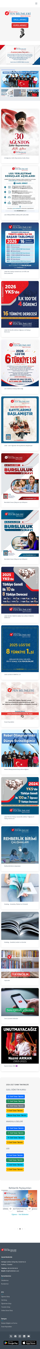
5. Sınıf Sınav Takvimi (15, 1169)
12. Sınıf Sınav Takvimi (15, 1096)
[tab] (17, 1229)
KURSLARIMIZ (20, 25)
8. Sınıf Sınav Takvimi (15, 1155)
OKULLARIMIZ (20, 19)
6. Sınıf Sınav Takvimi (15, 1165)
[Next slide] (36, 79)
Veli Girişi (4, 1300)
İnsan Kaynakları (6, 1326)
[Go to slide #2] (11, 93)
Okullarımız (5, 1280)
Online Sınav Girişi (7, 1310)
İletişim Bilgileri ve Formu (9, 1323)
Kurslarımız (5, 1284)
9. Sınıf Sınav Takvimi (15, 1111)
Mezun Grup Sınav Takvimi (16, 1115)
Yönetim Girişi (5, 1307)
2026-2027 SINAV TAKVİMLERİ (17, 1085)
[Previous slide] (4, 79)
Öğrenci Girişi (5, 1296)
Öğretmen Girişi (6, 1303)
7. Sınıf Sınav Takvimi (15, 1160)
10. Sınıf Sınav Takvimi (15, 1106)
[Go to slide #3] (24, 93)
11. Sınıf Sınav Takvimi (15, 1101)
